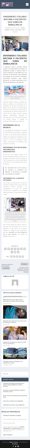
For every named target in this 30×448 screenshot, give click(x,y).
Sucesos (12, 30)
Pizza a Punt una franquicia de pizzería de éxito (15, 396)
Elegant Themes (13, 442)
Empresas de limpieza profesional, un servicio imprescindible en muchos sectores (13, 385)
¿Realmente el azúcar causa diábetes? (14, 405)
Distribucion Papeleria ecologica (12, 415)
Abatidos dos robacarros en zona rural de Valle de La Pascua (14, 321)
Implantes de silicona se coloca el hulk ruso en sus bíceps (14, 342)
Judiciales (7, 30)
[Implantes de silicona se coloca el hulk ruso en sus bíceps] (15, 333)
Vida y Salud (18, 30)
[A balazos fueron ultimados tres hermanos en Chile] (15, 353)
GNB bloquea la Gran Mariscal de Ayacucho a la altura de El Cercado (13, 300)
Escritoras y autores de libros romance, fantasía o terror (14, 390)
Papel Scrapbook (7, 435)
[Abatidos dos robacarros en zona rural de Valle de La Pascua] (15, 312)
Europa (23, 28)
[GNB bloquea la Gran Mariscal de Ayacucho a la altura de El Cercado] (15, 296)
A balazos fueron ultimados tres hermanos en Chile (13, 362)
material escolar (16, 428)
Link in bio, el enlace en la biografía (13, 401)
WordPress (15, 444)
